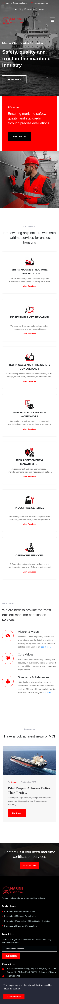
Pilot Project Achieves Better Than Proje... (29, 790)
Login (41, 9)
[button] (52, 20)
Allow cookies (14, 996)
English (30, 9)
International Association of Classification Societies (27, 921)
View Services (29, 286)
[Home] (13, 20)
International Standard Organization (20, 926)
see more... (46, 647)
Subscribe (11, 956)
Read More (14, 79)
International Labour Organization (19, 911)
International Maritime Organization (20, 916)
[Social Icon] (15, 9)
